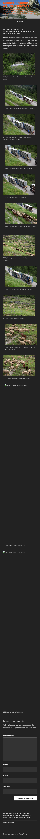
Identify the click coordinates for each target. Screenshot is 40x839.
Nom (5, 765)
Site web (6, 786)
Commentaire (9, 735)
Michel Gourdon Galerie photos (17, 5)
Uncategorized (8, 822)
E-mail (6, 776)
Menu (21, 21)
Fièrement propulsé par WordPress (15, 834)
